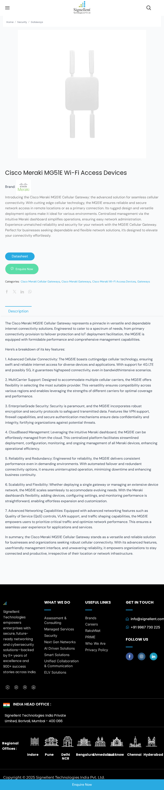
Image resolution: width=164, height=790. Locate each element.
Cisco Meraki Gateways (76, 281)
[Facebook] (129, 656)
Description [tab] (18, 311)
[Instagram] (141, 656)
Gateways (37, 22)
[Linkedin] (153, 656)
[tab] (18, 311)
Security (22, 22)
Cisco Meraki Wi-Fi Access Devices (114, 281)
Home (9, 22)
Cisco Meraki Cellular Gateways (40, 281)
